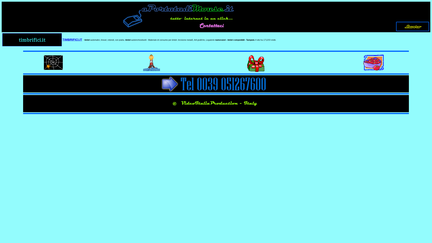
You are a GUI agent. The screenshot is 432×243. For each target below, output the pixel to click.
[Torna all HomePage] (413, 30)
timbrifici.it (32, 39)
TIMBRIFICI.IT (72, 39)
